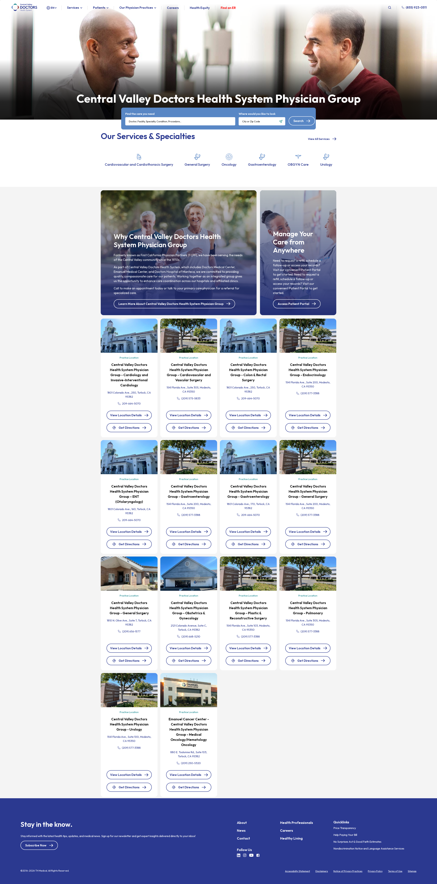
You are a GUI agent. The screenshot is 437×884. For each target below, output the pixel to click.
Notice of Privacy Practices (347, 871)
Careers (173, 8)
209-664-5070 (131, 403)
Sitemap (412, 871)
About (242, 822)
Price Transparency (344, 828)
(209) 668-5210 (190, 636)
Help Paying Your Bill (345, 835)
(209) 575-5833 (190, 398)
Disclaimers (321, 871)
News (241, 830)
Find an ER (228, 8)
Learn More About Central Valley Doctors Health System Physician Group (171, 304)
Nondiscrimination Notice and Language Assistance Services (368, 848)
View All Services (319, 139)
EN (52, 7)
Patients (99, 8)
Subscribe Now (35, 845)
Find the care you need (139, 113)
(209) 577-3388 (310, 393)
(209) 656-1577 (131, 631)
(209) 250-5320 (191, 763)
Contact (243, 838)
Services (73, 8)
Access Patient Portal (293, 304)
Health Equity (200, 8)
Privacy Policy (375, 871)
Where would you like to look (257, 113)
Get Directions (129, 429)
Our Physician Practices (136, 8)
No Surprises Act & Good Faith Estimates (357, 841)
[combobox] (180, 121)
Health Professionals (296, 822)
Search (298, 121)
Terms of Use (395, 871)
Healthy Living (291, 838)
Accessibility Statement (297, 871)
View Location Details (126, 415)
